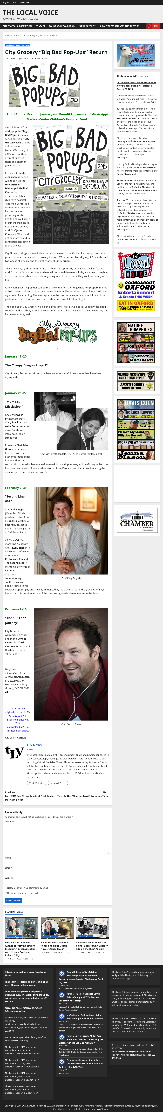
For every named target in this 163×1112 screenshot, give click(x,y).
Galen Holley (73, 972)
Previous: (30, 796)
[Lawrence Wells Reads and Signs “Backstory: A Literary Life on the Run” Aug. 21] (92, 928)
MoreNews (91, 1109)
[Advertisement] (137, 484)
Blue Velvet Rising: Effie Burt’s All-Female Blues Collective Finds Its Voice (81, 1063)
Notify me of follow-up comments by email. (27, 887)
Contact (40, 26)
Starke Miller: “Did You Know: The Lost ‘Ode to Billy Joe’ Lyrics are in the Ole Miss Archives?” (81, 1039)
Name (8, 857)
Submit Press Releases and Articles (119, 26)
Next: (83, 794)
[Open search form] (143, 26)
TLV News (11, 58)
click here (23, 730)
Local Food (10, 45)
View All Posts (58, 783)
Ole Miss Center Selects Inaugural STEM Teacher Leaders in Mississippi (79, 997)
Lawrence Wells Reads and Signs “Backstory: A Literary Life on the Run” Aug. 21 (92, 945)
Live (156, 26)
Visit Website (36, 783)
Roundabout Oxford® (62, 26)
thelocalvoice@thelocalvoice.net (134, 1051)
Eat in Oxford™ (87, 26)
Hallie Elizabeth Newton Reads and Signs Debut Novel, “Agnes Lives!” (54, 945)
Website (9, 878)
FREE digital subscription (17, 26)
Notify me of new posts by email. (22, 893)
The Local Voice (30, 12)
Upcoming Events (23, 45)
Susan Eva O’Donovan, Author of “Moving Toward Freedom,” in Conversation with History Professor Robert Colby (20, 949)
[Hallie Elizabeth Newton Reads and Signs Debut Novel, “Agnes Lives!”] (57, 928)
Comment (10, 821)
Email (8, 867)
